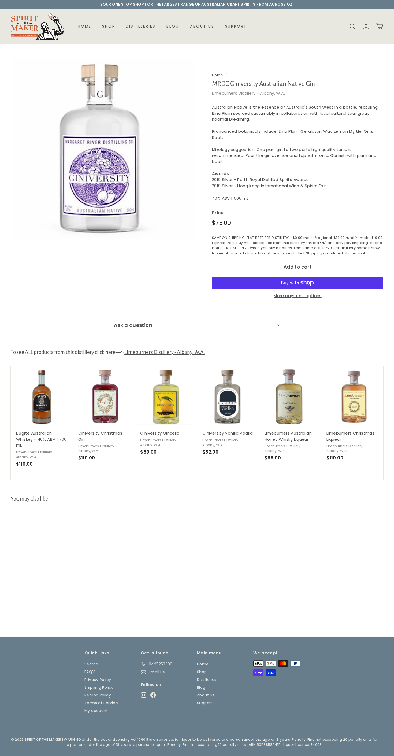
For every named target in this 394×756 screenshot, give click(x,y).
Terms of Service (101, 703)
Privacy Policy (97, 679)
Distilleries (141, 26)
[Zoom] (102, 149)
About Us (202, 26)
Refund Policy (97, 695)
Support (236, 26)
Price (218, 213)
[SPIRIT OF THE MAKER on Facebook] (153, 695)
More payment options (298, 295)
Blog (172, 26)
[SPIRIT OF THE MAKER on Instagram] (143, 695)
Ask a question (133, 325)
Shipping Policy (99, 687)
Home (84, 26)
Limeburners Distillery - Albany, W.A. (248, 93)
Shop (108, 26)
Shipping (314, 253)
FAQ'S (89, 672)
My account (96, 710)
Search (91, 664)
